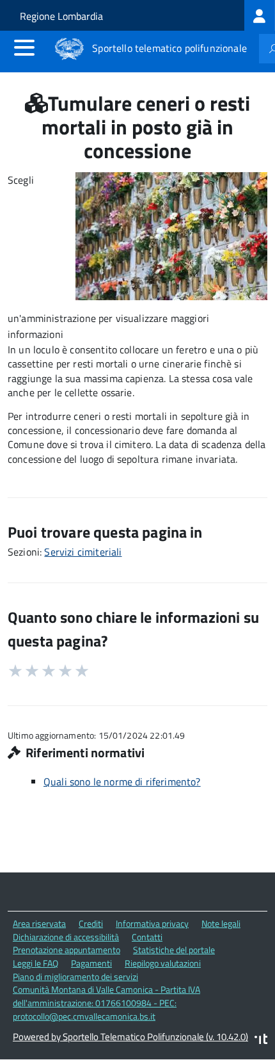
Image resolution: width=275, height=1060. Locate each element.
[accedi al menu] (24, 47)
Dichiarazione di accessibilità (66, 937)
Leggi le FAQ (35, 963)
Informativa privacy (152, 923)
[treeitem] (259, 15)
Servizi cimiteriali (83, 551)
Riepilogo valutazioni (163, 963)
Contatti (147, 937)
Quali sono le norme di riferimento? (122, 781)
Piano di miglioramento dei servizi (75, 976)
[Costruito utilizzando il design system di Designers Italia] (261, 1040)
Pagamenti (91, 963)
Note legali (220, 923)
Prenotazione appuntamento (66, 949)
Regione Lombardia (61, 16)
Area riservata (39, 923)
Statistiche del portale (174, 949)
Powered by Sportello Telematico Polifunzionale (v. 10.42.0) (130, 1036)
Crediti (91, 923)
